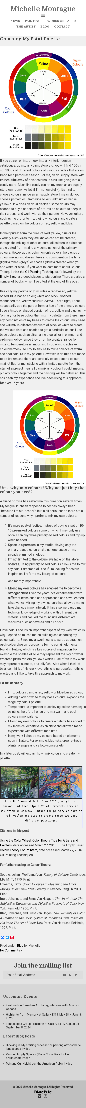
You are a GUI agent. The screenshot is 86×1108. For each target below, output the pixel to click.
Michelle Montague (43, 9)
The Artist (26, 26)
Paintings (33, 21)
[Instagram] (45, 1096)
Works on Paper (61, 21)
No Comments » (11, 950)
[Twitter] (39, 1096)
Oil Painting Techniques (41, 272)
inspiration (64, 649)
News (15, 21)
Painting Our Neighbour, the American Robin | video (39, 1063)
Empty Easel (8, 277)
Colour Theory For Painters (18, 850)
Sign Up (70, 975)
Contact (62, 26)
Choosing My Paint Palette (30, 38)
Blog (44, 26)
